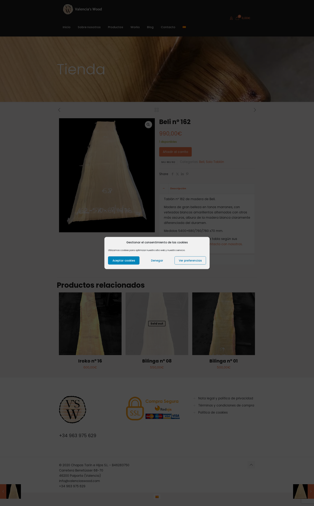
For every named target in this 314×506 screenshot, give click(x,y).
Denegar (157, 260)
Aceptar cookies (123, 260)
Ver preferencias (190, 260)
